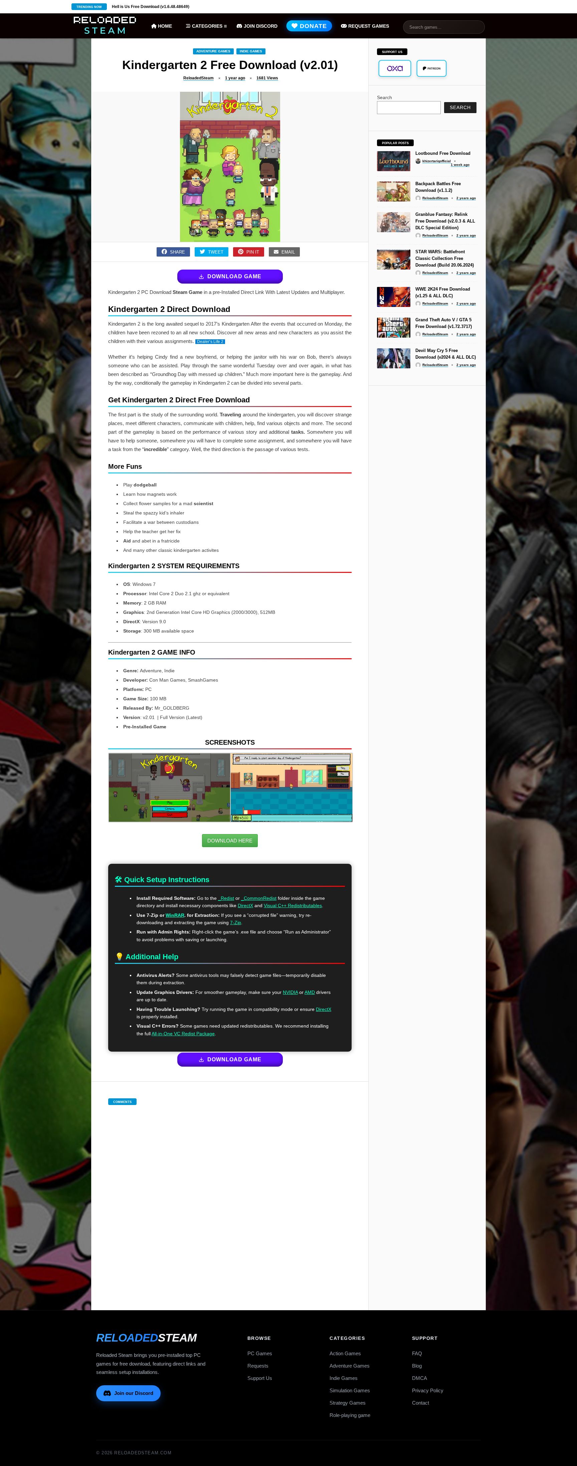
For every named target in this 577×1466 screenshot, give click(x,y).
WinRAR (175, 915)
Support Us (259, 1378)
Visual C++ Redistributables (293, 905)
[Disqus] (230, 1200)
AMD (310, 992)
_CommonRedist (258, 898)
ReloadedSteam (198, 78)
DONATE (312, 26)
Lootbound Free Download (442, 153)
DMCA (419, 1378)
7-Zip (235, 922)
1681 (267, 78)
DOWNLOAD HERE (229, 840)
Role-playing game (350, 1415)
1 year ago (235, 78)
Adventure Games (213, 51)
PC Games (259, 1353)
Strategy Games (348, 1403)
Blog (417, 1366)
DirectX (245, 905)
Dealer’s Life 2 (210, 341)
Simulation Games (350, 1390)
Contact (420, 1403)
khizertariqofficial (436, 161)
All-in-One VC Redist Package (183, 1033)
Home (164, 26)
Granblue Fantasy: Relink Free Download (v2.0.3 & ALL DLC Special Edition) (445, 221)
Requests (257, 1366)
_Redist (226, 898)
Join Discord (259, 26)
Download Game (234, 276)
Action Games (345, 1353)
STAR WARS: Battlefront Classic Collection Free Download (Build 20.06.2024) (444, 258)
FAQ (417, 1353)
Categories (206, 26)
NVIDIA (290, 992)
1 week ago (460, 164)
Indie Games (251, 51)
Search (384, 97)
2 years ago (466, 198)
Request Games (368, 26)
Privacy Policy (427, 1390)
